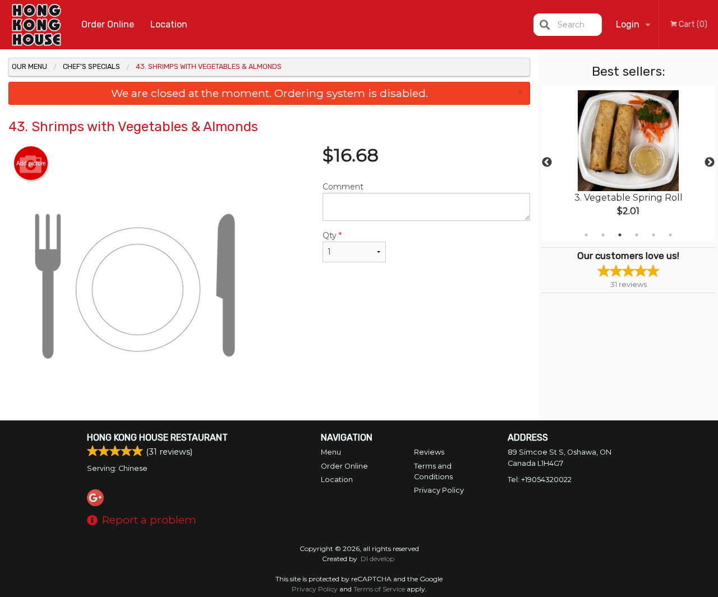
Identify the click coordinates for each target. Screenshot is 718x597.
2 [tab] (603, 234)
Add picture (31, 163)
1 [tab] (586, 234)
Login (627, 24)
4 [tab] (636, 234)
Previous (547, 162)
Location (168, 24)
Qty (332, 235)
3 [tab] (619, 234)
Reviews (429, 452)
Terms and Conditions (433, 471)
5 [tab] (653, 234)
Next (709, 162)
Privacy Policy (439, 490)
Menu (331, 452)
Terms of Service (379, 589)
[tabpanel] (628, 162)
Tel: (540, 479)
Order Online (107, 24)
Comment (343, 187)
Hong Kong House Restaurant (157, 437)
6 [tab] (670, 234)
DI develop (377, 558)
